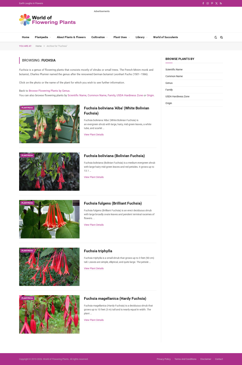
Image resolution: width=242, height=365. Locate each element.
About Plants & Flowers (71, 37)
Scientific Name (77, 95)
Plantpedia (41, 37)
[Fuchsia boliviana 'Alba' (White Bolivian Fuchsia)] (49, 124)
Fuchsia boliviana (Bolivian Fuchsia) (114, 156)
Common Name (97, 95)
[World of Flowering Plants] (47, 19)
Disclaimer (205, 359)
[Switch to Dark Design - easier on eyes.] (216, 37)
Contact (219, 359)
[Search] (221, 37)
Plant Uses (120, 37)
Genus (169, 83)
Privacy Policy (164, 359)
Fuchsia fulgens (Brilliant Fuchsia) (113, 203)
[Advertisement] (158, 21)
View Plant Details (94, 134)
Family (111, 95)
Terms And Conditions (185, 359)
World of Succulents (165, 37)
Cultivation (98, 37)
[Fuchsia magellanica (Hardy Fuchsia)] (49, 314)
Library (140, 37)
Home (25, 37)
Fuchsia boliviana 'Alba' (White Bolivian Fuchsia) (116, 110)
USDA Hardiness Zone (130, 95)
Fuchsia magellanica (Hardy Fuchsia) (115, 298)
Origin (150, 95)
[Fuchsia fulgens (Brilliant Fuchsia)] (49, 219)
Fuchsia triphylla (98, 251)
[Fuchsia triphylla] (49, 267)
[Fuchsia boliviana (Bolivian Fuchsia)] (49, 171)
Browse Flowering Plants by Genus (49, 90)
